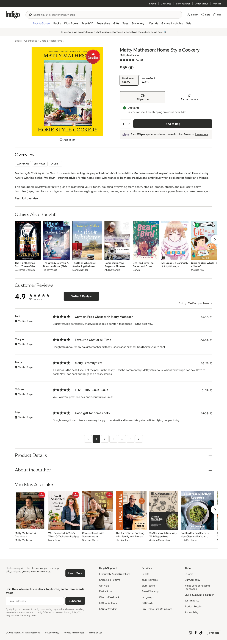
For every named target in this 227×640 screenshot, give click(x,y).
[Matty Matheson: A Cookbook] (30, 510)
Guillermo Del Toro (25, 269)
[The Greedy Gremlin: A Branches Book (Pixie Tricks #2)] (56, 240)
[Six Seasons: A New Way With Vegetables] (163, 510)
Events (152, 3)
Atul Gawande (112, 269)
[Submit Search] (30, 15)
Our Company (192, 579)
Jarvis (136, 269)
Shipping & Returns (109, 579)
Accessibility (191, 612)
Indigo (17, 632)
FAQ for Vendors (108, 609)
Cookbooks (30, 40)
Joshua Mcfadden (159, 540)
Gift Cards (166, 3)
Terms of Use (95, 632)
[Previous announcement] (50, 32)
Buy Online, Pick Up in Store (157, 609)
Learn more (201, 134)
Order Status (201, 3)
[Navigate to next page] (139, 439)
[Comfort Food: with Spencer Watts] (97, 510)
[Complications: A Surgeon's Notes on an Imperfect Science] (117, 240)
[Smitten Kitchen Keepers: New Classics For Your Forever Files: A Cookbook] (197, 510)
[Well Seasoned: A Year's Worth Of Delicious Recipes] (64, 510)
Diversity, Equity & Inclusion (199, 594)
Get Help (104, 585)
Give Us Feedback (109, 597)
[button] (41, 25)
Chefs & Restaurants (51, 40)
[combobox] (106, 15)
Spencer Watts (90, 540)
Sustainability (191, 600)
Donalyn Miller (80, 269)
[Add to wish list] (37, 256)
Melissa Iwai (197, 269)
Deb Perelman (188, 540)
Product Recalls (193, 606)
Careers (188, 574)
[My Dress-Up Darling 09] (175, 240)
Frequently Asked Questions (114, 574)
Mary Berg (54, 540)
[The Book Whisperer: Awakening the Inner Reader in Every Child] (87, 240)
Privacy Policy (52, 632)
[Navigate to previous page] (88, 439)
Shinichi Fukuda (170, 266)
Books (18, 40)
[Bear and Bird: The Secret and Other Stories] (146, 240)
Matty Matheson (129, 55)
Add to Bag (172, 124)
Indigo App (148, 597)
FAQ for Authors (108, 603)
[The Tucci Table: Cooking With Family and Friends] (131, 510)
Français (217, 3)
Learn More (75, 573)
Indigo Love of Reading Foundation (197, 587)
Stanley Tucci (123, 540)
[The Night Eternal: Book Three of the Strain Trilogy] (28, 240)
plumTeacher (149, 585)
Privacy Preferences (74, 632)
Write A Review (81, 296)
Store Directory (150, 591)
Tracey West (50, 269)
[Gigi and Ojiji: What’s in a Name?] (204, 240)
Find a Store (105, 591)
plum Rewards (183, 3)
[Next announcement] (177, 32)
